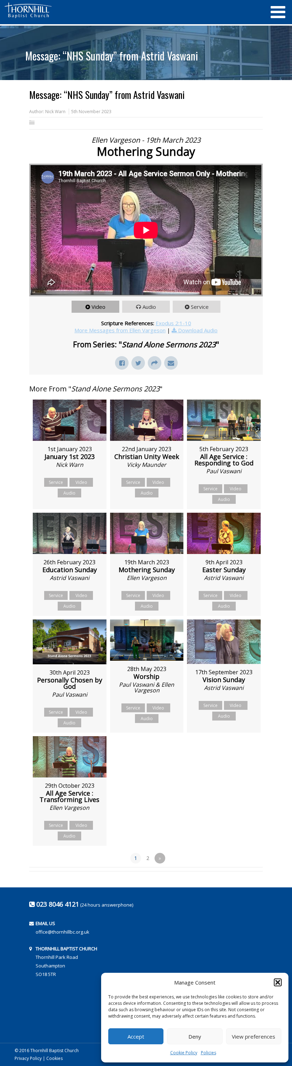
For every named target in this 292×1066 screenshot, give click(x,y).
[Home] (134, 10)
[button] (277, 982)
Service (200, 306)
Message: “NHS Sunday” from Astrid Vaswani (111, 56)
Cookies (54, 1058)
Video (98, 306)
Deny (194, 1036)
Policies (208, 1053)
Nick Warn (55, 112)
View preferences (253, 1036)
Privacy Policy (28, 1058)
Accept (135, 1036)
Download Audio (198, 330)
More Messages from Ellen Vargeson (120, 330)
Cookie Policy (183, 1053)
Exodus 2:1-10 (173, 323)
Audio (149, 306)
